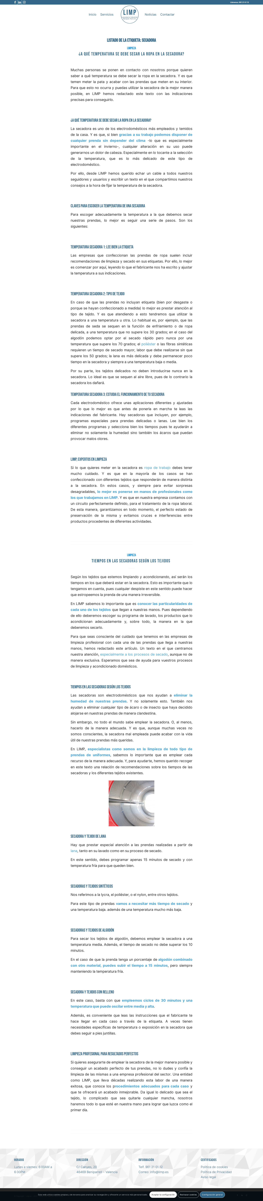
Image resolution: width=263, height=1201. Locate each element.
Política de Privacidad (216, 1172)
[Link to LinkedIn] (19, 2)
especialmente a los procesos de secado (133, 654)
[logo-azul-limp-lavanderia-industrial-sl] (130, 14)
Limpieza (131, 48)
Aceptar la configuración (163, 1194)
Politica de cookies (214, 1167)
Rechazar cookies (188, 1194)
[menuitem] (92, 14)
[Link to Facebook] (15, 2)
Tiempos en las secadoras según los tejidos (131, 561)
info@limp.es (159, 1172)
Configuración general (212, 1194)
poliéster (148, 344)
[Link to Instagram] (24, 2)
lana (74, 851)
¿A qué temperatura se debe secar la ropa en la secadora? (131, 54)
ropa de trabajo (157, 468)
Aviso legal (208, 1177)
